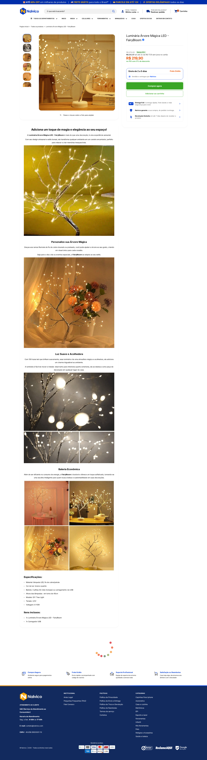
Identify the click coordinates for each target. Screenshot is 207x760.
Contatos (103, 715)
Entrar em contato (164, 18)
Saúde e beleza (142, 736)
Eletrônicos (140, 708)
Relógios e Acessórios (144, 733)
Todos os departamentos (44, 18)
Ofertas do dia (146, 18)
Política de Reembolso (108, 708)
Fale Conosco (69, 704)
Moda (72, 18)
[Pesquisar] (113, 11)
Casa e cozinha (142, 704)
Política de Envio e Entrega (110, 701)
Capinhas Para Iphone (144, 697)
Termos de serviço (107, 711)
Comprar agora (155, 86)
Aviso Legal (68, 697)
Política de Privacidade (109, 697)
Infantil (138, 722)
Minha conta (131, 12)
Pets (137, 729)
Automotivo (140, 701)
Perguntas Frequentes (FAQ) (75, 701)
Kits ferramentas (142, 726)
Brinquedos (119, 18)
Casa (133, 18)
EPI (137, 711)
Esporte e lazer (141, 715)
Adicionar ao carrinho (154, 93)
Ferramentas (102, 18)
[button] (155, 103)
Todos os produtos (37, 26)
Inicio (64, 18)
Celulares (86, 18)
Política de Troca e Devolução (111, 704)
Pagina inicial (24, 26)
